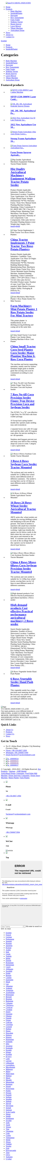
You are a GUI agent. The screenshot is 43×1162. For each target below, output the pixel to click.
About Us (9, 35)
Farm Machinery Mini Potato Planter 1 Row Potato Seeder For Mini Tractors (24, 310)
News (8, 33)
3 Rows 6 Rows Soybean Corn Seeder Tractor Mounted (24, 464)
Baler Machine (16, 11)
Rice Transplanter (17, 18)
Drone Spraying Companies (19, 776)
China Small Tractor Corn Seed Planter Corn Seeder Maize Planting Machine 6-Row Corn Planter (23, 353)
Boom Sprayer (16, 24)
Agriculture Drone (17, 30)
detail (18, 226)
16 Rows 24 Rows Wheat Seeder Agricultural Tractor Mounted (23, 507)
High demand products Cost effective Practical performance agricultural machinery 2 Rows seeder (22, 614)
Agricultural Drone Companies (12, 773)
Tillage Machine (17, 28)
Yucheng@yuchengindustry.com (18, 814)
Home (8, 7)
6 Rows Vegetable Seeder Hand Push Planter (22, 682)
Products (9, 9)
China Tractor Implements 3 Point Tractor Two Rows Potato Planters (22, 244)
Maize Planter (13, 778)
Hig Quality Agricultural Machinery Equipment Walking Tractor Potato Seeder (23, 176)
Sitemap (12, 771)
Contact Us (10, 37)
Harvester (14, 15)
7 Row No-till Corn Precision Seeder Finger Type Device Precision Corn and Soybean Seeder (22, 401)
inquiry (13, 226)
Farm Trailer (15, 20)
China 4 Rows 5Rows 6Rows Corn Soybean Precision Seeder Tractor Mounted (24, 567)
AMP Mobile (22, 771)
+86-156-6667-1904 (13, 796)
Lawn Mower (16, 26)
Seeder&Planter (16, 13)
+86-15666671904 (13, 832)
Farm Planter (24, 778)
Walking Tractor (17, 22)
